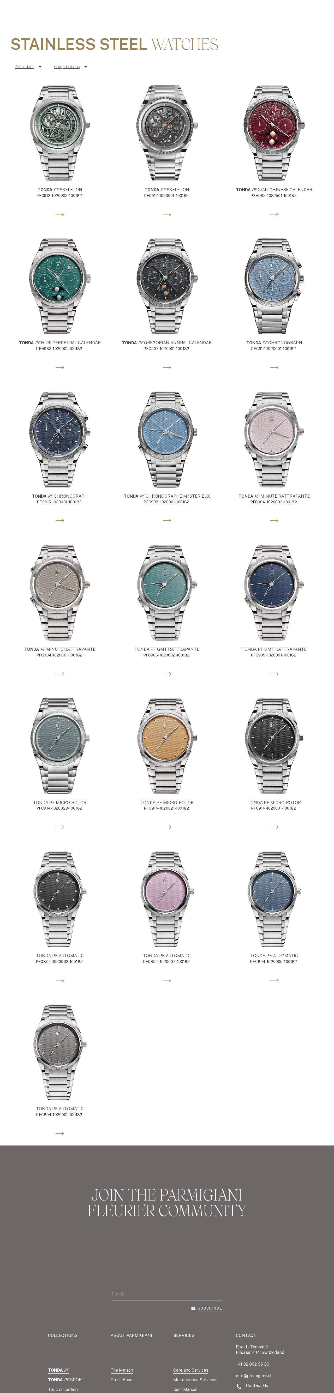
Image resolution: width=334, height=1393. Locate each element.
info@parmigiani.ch (254, 1375)
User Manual (185, 1389)
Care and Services (190, 1370)
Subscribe (210, 1308)
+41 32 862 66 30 (252, 1364)
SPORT (66, 1379)
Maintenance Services (194, 1379)
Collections (24, 66)
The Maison (122, 1370)
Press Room (122, 1379)
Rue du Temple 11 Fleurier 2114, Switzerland (260, 1349)
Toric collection (63, 1389)
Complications (67, 66)
